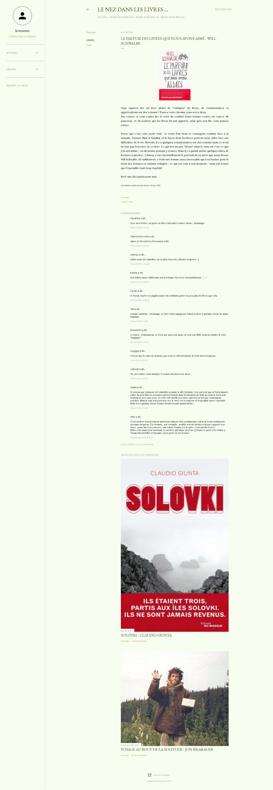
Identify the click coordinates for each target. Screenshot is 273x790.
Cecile (133, 291)
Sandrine (135, 218)
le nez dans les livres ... (132, 9)
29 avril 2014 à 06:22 (139, 246)
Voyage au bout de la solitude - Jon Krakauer (167, 749)
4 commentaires (138, 641)
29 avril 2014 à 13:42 (139, 342)
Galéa (133, 387)
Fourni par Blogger (161, 775)
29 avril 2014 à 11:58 (139, 321)
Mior (132, 416)
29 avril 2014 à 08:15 (139, 282)
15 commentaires (139, 755)
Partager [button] (91, 32)
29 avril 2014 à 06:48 (139, 264)
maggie (134, 351)
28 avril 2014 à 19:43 (139, 227)
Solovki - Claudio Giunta (146, 635)
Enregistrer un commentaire (137, 444)
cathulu (134, 254)
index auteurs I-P (147, 17)
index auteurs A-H (121, 17)
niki (132, 309)
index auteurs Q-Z (172, 17)
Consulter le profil (22, 36)
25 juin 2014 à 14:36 (139, 408)
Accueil (102, 17)
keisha (133, 272)
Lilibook (134, 369)
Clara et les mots (139, 236)
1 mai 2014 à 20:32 (138, 360)
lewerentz (135, 330)
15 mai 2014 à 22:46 (139, 378)
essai (88, 45)
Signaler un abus (17, 85)
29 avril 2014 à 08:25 (139, 300)
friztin (168, 781)
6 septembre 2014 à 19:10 (141, 437)
